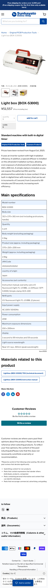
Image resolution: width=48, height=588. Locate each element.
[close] (44, 573)
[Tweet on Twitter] (8, 394)
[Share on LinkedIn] (13, 394)
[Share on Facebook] (3, 394)
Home (4, 32)
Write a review (24, 423)
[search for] (43, 21)
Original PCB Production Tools (23, 32)
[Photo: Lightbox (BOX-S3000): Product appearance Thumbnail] (14, 93)
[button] (23, 583)
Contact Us (16, 561)
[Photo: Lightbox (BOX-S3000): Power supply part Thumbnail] (23, 93)
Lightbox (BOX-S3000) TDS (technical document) (23, 373)
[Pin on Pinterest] (18, 394)
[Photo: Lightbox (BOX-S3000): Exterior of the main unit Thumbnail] (5, 93)
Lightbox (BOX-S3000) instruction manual (20, 380)
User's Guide (28, 561)
